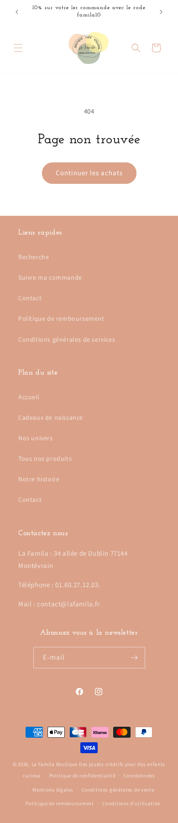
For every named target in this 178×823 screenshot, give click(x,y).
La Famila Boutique (54, 764)
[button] (18, 48)
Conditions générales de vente (118, 790)
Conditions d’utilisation (131, 803)
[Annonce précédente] (17, 12)
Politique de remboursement (61, 318)
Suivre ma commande (50, 277)
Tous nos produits (45, 458)
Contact (30, 298)
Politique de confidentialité (82, 775)
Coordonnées (139, 775)
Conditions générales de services (66, 339)
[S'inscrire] (135, 657)
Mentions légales (52, 790)
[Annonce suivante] (161, 12)
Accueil (28, 397)
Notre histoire (38, 479)
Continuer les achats (89, 172)
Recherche (33, 257)
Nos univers (35, 438)
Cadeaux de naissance (50, 417)
